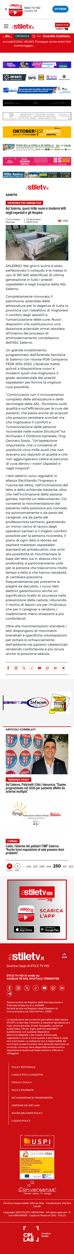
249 (48, 866)
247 (35, 866)
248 (41, 866)
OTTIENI (60, 9)
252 (71, 866)
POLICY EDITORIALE (23, 1067)
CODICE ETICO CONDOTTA (27, 1074)
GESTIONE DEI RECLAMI (26, 1105)
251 (65, 866)
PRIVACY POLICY (22, 1082)
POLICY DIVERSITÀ (23, 1090)
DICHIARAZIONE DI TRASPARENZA (32, 1097)
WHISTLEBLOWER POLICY (27, 1113)
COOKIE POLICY (21, 1120)
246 (28, 866)
